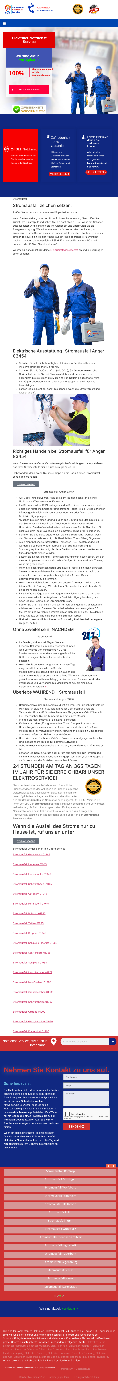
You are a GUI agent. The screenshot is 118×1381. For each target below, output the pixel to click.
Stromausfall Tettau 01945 (28, 923)
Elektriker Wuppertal (26, 1356)
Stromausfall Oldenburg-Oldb (60, 1204)
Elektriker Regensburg (71, 1356)
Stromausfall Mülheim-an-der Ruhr (60, 1220)
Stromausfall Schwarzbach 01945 (32, 883)
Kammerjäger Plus (58, 1377)
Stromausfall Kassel (60, 1262)
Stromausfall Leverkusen (60, 1187)
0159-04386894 (43, 8)
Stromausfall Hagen (60, 1253)
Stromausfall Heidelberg (60, 1179)
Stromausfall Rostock (60, 1270)
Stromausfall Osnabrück (60, 1195)
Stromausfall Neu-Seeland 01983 (32, 982)
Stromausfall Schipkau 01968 (30, 962)
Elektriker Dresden (35, 1353)
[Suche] (112, 1041)
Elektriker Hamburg (14, 1345)
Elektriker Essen (75, 1349)
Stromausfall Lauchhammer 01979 (32, 972)
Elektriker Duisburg (83, 1353)
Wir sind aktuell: (59, 1308)
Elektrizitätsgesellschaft (64, 249)
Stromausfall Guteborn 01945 (30, 893)
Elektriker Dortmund (53, 1349)
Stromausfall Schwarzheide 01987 (32, 1001)
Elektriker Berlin (96, 1342)
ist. (46, 686)
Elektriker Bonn (48, 1356)
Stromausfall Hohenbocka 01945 (32, 874)
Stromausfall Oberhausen (60, 1278)
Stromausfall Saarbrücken (60, 1245)
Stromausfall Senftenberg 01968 (32, 952)
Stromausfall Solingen (60, 1171)
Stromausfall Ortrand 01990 (29, 1011)
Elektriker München (38, 1345)
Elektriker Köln (59, 1345)
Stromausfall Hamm (60, 1237)
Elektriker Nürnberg (96, 1356)
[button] (4, 23)
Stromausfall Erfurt (60, 1286)
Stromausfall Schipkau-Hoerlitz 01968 (35, 942)
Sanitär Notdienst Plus (32, 1377)
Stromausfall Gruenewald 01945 (31, 854)
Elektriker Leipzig (13, 1353)
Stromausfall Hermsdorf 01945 (31, 903)
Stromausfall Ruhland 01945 (29, 913)
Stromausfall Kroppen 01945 (29, 933)
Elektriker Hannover (59, 1353)
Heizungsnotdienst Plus (85, 1377)
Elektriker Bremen (96, 1349)
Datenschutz (83, 1368)
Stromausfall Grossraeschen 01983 (33, 992)
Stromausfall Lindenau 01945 (30, 864)
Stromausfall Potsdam (60, 1228)
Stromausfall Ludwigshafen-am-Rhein (60, 1212)
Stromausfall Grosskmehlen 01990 (33, 1021)
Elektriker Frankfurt (80, 1345)
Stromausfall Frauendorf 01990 (31, 1031)
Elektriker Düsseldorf (27, 1349)
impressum (67, 1368)
